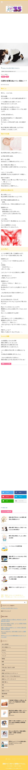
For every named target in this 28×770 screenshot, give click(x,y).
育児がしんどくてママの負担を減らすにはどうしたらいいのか (13, 636)
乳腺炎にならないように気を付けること (14, 595)
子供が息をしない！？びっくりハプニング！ (15, 597)
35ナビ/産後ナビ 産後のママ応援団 (14, 765)
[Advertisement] (14, 28)
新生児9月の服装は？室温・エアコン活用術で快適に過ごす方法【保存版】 (14, 624)
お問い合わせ (7, 758)
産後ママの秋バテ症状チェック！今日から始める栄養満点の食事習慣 (13, 628)
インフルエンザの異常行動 (15, 546)
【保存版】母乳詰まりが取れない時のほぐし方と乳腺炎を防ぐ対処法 (13, 620)
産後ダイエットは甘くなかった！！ (17, 587)
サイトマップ (14, 758)
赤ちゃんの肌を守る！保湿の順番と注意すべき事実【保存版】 (13, 632)
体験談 (3, 507)
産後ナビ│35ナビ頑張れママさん (14, 764)
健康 (6, 507)
